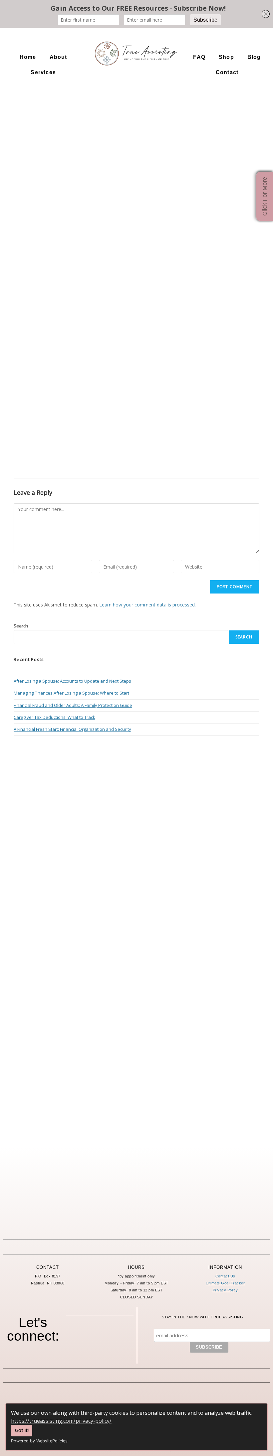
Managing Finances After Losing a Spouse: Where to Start (71, 693)
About (58, 57)
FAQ (199, 57)
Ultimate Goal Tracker (225, 1283)
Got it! (22, 1430)
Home (28, 57)
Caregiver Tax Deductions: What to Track (54, 717)
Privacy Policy (225, 1290)
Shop (226, 57)
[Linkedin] (100, 1352)
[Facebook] (81, 1335)
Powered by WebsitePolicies (39, 1440)
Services (43, 72)
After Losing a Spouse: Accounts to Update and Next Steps (72, 681)
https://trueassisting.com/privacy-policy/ (61, 1420)
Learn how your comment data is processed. (147, 604)
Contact (227, 72)
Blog (254, 57)
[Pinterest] (118, 1335)
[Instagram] (100, 1335)
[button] (60, 57)
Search (21, 626)
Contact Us (225, 1276)
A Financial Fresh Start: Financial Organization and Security (72, 729)
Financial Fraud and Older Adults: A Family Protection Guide (73, 705)
